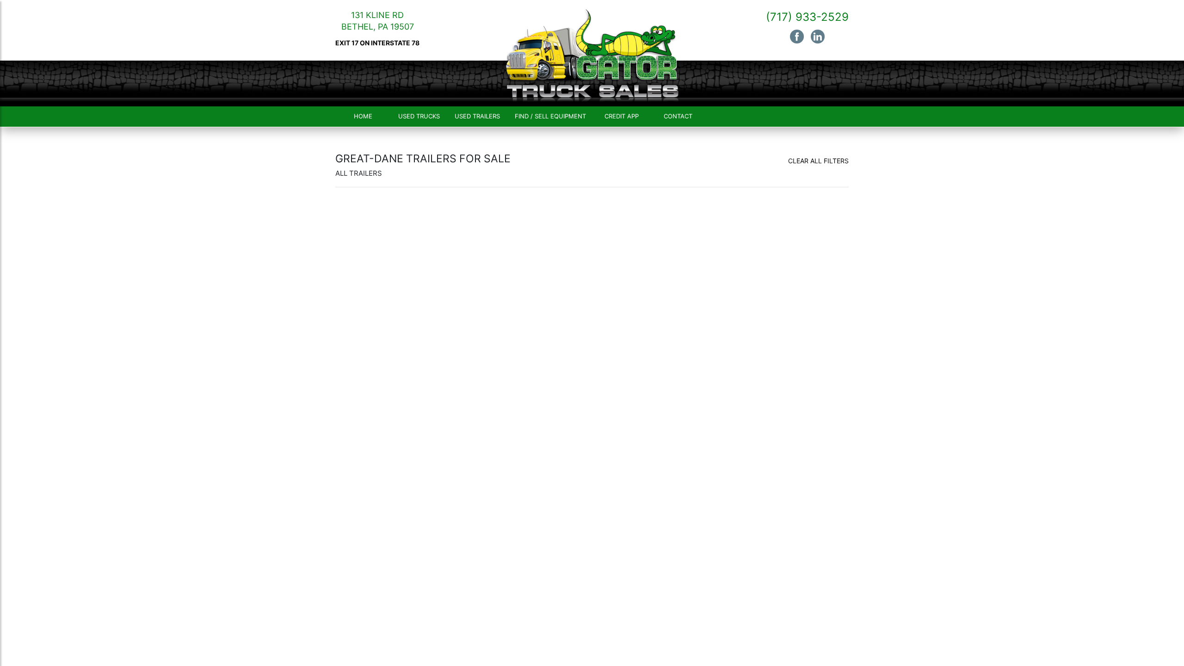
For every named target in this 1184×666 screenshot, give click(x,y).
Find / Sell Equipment (550, 116)
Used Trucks (419, 116)
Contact (678, 116)
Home (363, 116)
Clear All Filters (818, 161)
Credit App (621, 116)
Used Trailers (477, 116)
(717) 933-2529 (807, 17)
